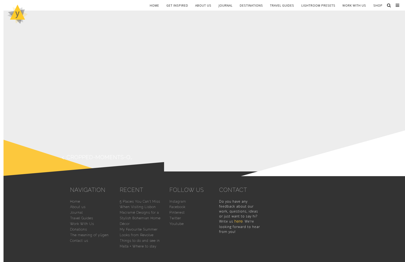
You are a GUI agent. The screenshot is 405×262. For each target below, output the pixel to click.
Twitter (175, 218)
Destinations (251, 5)
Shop (377, 5)
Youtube (176, 224)
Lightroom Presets (318, 5)
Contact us (79, 241)
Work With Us (354, 5)
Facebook (177, 207)
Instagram (177, 201)
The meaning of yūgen (89, 235)
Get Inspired (177, 5)
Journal (225, 5)
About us (203, 5)
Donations (78, 229)
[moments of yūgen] (17, 22)
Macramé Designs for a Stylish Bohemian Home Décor (140, 218)
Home (154, 5)
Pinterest (177, 212)
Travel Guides (282, 5)
